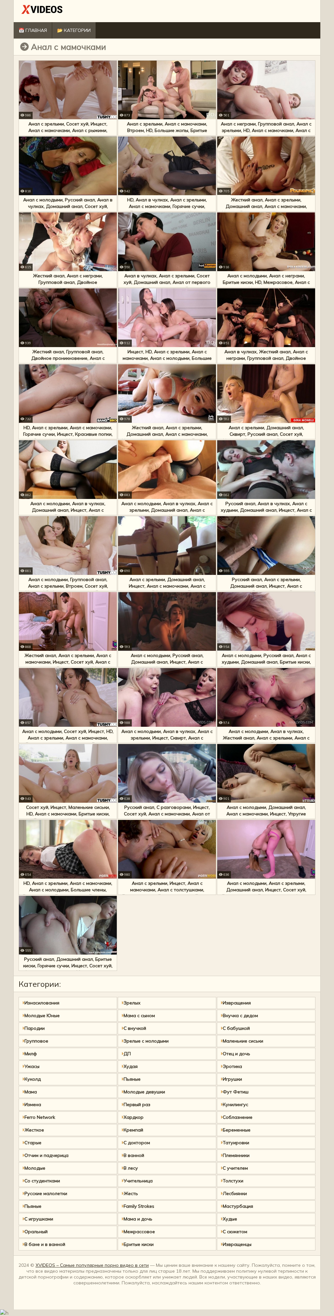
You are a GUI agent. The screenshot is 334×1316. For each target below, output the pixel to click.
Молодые (34, 1168)
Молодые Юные (42, 1015)
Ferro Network (39, 1117)
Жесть (131, 1193)
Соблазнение (237, 1117)
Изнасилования (41, 1003)
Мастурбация (238, 1206)
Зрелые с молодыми (146, 1041)
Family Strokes (139, 1206)
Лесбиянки (235, 1193)
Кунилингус (235, 1104)
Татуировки (236, 1143)
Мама (30, 1092)
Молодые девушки (144, 1092)
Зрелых (132, 1003)
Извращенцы (237, 1244)
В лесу (131, 1168)
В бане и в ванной (44, 1244)
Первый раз (137, 1104)
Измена (32, 1104)
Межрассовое (139, 1232)
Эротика (232, 1066)
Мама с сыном (139, 1015)
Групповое (36, 1041)
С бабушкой (236, 1028)
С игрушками (38, 1219)
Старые (32, 1143)
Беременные (236, 1130)
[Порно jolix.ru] (42, 11)
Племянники (236, 1155)
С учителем (235, 1168)
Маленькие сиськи (243, 1041)
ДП (127, 1054)
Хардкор (134, 1117)
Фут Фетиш (236, 1092)
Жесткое (34, 1130)
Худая (131, 1066)
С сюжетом (235, 1232)
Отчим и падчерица (46, 1155)
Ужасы (31, 1066)
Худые (230, 1219)
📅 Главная (33, 30)
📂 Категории (74, 30)
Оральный (36, 1232)
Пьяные (132, 1079)
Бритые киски (139, 1244)
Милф (30, 1054)
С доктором (137, 1143)
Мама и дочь (138, 1219)
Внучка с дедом (240, 1015)
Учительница (138, 1181)
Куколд (32, 1079)
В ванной (134, 1155)
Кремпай (133, 1130)
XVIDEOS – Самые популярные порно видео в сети (92, 1265)
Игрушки (232, 1079)
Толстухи (233, 1181)
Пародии (34, 1028)
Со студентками (42, 1181)
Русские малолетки (45, 1193)
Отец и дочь (236, 1054)
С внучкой (135, 1028)
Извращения (237, 1003)
